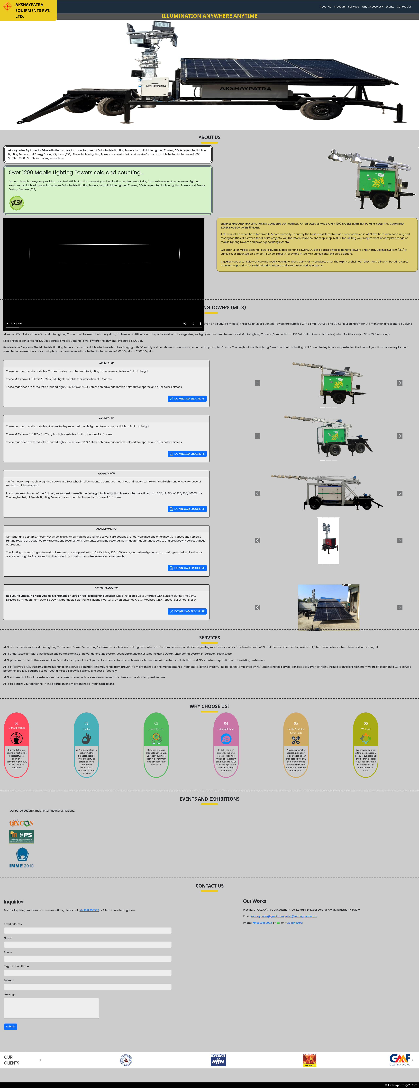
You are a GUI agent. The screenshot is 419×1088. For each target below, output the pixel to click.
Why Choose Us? (372, 7)
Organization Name (16, 966)
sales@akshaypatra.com (301, 916)
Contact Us (404, 7)
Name (8, 938)
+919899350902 (89, 910)
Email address (13, 924)
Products (340, 7)
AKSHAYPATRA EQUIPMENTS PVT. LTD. (32, 10)
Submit (10, 1026)
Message (9, 994)
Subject (9, 980)
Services (353, 7)
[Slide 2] (328, 407)
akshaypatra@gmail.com (267, 916)
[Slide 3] (334, 407)
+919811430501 (294, 923)
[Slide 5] (340, 632)
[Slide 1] (322, 407)
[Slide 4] (337, 517)
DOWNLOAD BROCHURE (189, 398)
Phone (8, 952)
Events (390, 7)
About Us (325, 7)
